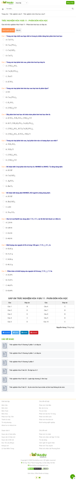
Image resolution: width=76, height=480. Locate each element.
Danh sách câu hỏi (8, 30)
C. (10, 50)
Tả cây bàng (43, 440)
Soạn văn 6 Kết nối (8, 440)
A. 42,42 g (9, 249)
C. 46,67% (9, 285)
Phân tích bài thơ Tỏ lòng (47, 414)
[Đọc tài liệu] (36, 477)
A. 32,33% (9, 275)
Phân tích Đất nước (45, 417)
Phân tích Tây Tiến (8, 417)
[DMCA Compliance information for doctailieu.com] (45, 469)
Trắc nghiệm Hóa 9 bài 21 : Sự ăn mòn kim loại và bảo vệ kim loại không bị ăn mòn (37, 387)
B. (11, 45)
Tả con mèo (43, 411)
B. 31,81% (9, 280)
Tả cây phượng (6, 422)
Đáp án (18, 30)
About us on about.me (9, 425)
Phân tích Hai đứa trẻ (46, 419)
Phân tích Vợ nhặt (45, 434)
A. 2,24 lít (9, 222)
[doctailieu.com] (38, 455)
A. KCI (8, 92)
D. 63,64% (9, 291)
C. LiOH (8, 207)
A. (10, 39)
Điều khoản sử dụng (41, 473)
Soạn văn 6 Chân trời (8, 437)
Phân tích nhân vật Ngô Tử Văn (49, 437)
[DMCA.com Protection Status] (34, 469)
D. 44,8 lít (9, 238)
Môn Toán (5, 411)
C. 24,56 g (9, 259)
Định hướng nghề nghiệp (47, 422)
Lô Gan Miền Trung (8, 448)
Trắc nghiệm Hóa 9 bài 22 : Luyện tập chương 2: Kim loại (28, 379)
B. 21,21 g (9, 254)
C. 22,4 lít (9, 233)
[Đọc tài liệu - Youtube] (39, 477)
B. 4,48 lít (9, 228)
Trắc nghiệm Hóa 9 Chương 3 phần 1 (21, 362)
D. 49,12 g (9, 265)
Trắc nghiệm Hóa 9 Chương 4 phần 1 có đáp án (25, 353)
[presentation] (11, 40)
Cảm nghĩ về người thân (47, 443)
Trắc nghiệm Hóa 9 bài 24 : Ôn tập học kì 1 (23, 370)
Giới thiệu (31, 473)
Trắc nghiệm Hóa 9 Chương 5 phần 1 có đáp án (25, 345)
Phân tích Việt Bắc (45, 405)
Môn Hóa (5, 414)
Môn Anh (5, 408)
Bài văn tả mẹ (43, 408)
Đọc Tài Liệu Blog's (8, 443)
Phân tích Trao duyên (46, 446)
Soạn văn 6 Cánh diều (9, 434)
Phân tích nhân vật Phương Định (49, 448)
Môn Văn (5, 405)
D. (9, 55)
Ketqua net (5, 446)
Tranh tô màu (6, 419)
